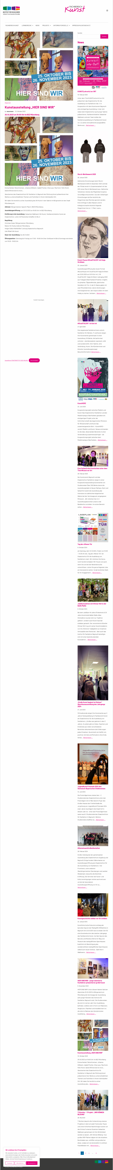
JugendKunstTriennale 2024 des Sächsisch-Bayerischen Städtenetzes (91, 787)
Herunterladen (34, 360)
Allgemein (8, 103)
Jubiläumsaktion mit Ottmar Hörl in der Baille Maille (92, 605)
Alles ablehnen (20, 1163)
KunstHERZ (82, 403)
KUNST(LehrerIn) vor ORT (87, 91)
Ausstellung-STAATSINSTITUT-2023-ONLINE (16, 360)
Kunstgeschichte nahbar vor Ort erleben (92, 918)
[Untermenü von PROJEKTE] (50, 25)
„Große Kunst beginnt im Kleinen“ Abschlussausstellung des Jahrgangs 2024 (91, 704)
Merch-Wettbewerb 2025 (87, 174)
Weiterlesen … (90, 125)
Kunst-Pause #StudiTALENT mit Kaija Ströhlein (91, 261)
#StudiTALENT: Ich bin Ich (87, 323)
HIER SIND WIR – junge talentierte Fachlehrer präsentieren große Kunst (91, 982)
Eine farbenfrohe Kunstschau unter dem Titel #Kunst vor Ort (92, 469)
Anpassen (9, 1163)
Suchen (80, 33)
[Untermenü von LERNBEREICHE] (32, 25)
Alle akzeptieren (32, 1163)
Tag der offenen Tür (85, 544)
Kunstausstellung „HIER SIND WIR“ (90, 1053)
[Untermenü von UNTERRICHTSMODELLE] (69, 25)
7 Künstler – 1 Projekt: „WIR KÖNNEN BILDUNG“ (91, 1113)
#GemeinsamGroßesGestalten (89, 848)
